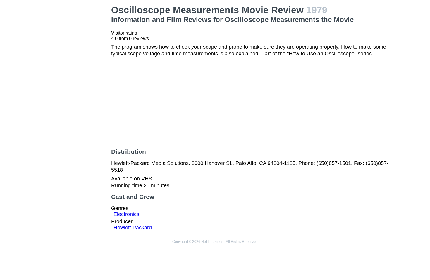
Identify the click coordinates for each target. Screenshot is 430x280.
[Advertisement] (75, 92)
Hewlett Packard (132, 228)
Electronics (126, 214)
